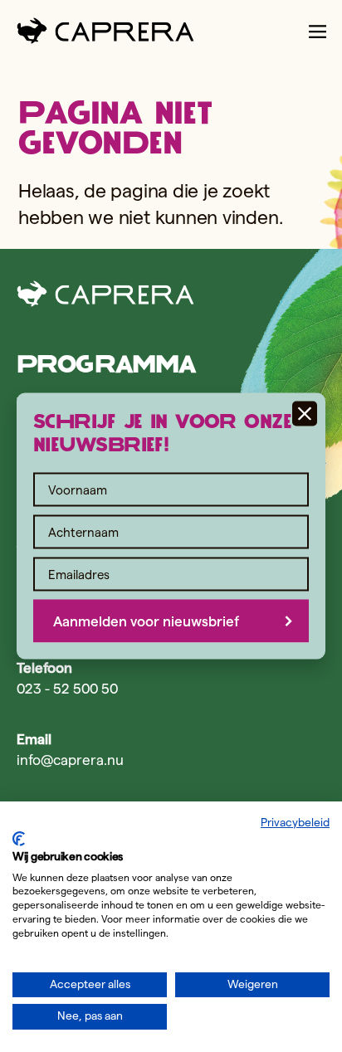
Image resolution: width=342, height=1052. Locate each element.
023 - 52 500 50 (67, 688)
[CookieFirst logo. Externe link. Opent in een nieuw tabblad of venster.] (18, 838)
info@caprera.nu (70, 759)
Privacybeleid (295, 822)
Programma (106, 363)
